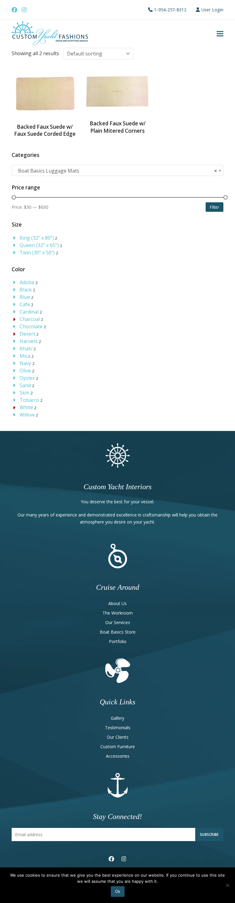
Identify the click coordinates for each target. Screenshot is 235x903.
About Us (117, 603)
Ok (117, 891)
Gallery (117, 718)
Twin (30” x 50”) (37, 252)
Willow (27, 414)
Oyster (27, 378)
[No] (227, 885)
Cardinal (29, 311)
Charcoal (30, 319)
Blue (25, 297)
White (26, 407)
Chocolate (31, 326)
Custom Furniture (117, 746)
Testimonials (117, 727)
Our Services (117, 622)
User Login (212, 9)
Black (26, 289)
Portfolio (117, 641)
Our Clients (118, 737)
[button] (220, 33)
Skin (24, 392)
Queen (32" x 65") (39, 245)
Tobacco (29, 400)
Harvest (29, 341)
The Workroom (118, 613)
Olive (25, 370)
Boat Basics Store (118, 632)
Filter (214, 207)
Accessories (117, 756)
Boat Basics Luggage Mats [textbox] (115, 170)
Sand (25, 385)
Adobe (27, 282)
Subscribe (209, 834)
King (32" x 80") (37, 237)
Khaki (26, 348)
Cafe (25, 304)
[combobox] (117, 170)
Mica (25, 355)
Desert (27, 333)
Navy (25, 363)
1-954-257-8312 (170, 9)
